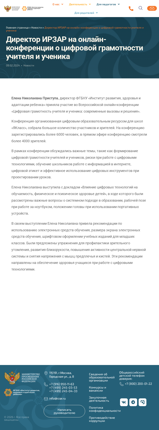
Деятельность (78, 4)
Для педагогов (106, 4)
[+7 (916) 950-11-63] (131, 8)
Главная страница (17, 27)
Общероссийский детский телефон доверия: (131, 375)
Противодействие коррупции (102, 419)
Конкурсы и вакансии (97, 388)
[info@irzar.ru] (46, 398)
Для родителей (84, 12)
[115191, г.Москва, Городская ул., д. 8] (46, 373)
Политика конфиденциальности (105, 409)
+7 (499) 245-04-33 (63, 391)
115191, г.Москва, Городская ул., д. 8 (61, 374)
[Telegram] (133, 402)
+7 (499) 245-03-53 (63, 387)
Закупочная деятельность (99, 398)
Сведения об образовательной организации (102, 377)
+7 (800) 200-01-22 (138, 383)
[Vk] (124, 402)
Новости (36, 27)
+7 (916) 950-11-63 (61, 384)
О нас (56, 4)
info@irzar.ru (57, 398)
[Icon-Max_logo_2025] (142, 402)
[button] (58, 4)
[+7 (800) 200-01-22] (121, 384)
